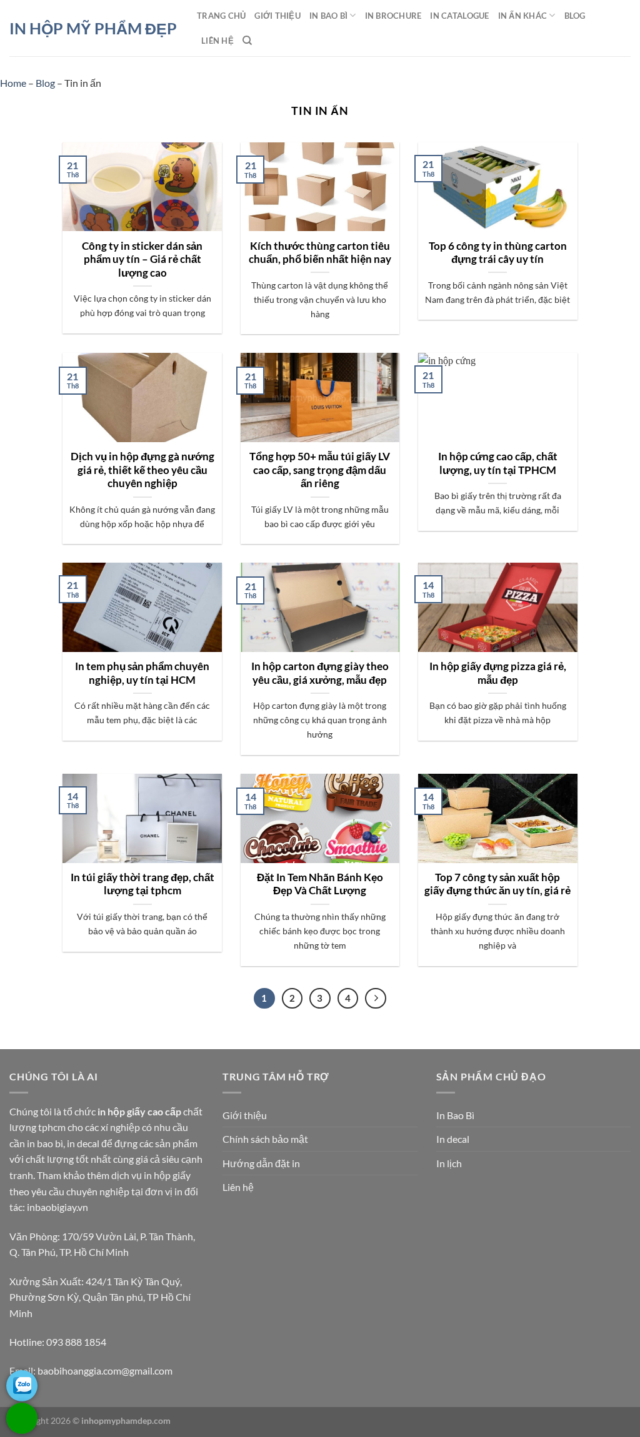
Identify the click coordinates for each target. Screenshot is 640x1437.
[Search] (247, 40)
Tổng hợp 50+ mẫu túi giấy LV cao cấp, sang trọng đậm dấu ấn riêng (319, 470)
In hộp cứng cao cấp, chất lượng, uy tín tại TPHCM (498, 463)
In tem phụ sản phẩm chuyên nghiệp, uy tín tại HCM (142, 673)
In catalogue (459, 16)
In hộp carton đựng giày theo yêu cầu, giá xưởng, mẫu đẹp (320, 673)
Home (13, 83)
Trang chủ (221, 16)
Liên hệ (238, 1187)
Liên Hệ (217, 41)
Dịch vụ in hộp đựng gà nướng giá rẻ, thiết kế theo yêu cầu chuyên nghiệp (142, 470)
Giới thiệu (277, 16)
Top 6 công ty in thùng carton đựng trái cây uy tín (498, 253)
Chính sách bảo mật (265, 1139)
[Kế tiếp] (375, 998)
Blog (575, 16)
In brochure (393, 16)
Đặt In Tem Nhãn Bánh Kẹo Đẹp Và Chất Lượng (320, 884)
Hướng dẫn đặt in (261, 1163)
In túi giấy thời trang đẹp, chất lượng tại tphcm (142, 884)
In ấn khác (523, 16)
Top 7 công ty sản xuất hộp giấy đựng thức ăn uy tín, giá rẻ (497, 884)
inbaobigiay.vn (57, 1207)
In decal (452, 1139)
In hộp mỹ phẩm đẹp (93, 28)
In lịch (449, 1163)
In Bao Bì (328, 16)
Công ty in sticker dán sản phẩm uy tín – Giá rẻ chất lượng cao (142, 259)
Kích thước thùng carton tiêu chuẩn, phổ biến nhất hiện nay (320, 253)
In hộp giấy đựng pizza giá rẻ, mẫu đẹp (497, 673)
